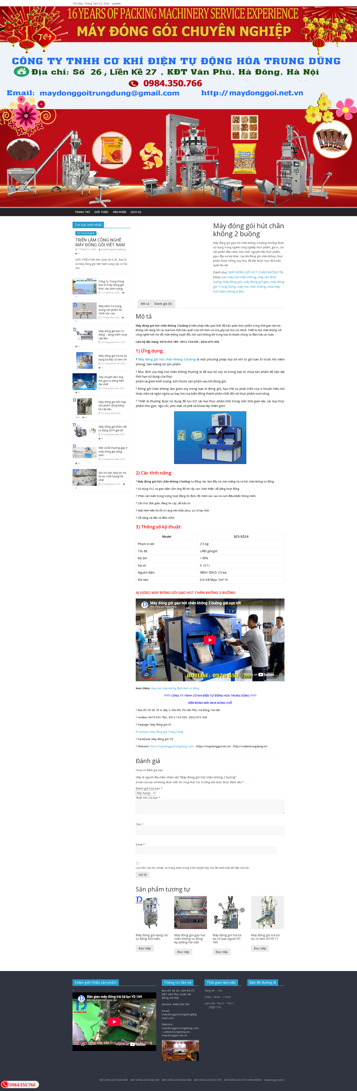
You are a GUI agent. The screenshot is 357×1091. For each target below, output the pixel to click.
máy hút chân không (251, 287)
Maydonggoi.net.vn (274, 1080)
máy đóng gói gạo (256, 282)
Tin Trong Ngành (86, 233)
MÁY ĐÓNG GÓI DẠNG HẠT (145, 1080)
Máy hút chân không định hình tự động (175, 688)
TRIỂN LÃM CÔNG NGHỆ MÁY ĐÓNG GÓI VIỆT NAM (100, 242)
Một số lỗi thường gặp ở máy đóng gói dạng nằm (113, 451)
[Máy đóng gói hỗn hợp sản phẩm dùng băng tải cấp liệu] (85, 400)
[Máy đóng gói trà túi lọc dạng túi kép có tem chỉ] (85, 354)
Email (140, 844)
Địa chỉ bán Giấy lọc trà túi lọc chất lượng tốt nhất (112, 476)
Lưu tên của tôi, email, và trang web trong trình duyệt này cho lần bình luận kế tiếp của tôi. (192, 867)
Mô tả (145, 304)
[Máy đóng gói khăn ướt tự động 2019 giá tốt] (85, 425)
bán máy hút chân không (238, 277)
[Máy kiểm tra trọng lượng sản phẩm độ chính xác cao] (85, 304)
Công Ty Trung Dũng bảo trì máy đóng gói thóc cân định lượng (111, 285)
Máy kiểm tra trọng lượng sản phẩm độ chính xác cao (110, 309)
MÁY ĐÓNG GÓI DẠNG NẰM (177, 1080)
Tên (139, 824)
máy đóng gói (232, 282)
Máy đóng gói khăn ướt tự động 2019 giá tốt (113, 428)
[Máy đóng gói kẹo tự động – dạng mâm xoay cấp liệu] (85, 329)
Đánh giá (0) (163, 304)
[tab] (145, 304)
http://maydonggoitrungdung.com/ (172, 746)
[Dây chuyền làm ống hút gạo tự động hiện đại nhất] (85, 375)
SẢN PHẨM (119, 212)
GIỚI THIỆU (101, 212)
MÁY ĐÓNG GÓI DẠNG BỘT (113, 1080)
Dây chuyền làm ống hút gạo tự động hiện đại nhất (111, 380)
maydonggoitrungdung (113, 249)
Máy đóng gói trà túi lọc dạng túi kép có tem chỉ (113, 357)
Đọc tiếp (145, 948)
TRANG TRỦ (82, 212)
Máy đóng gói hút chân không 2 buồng (167, 359)
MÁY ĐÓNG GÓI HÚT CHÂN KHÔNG (253, 272)
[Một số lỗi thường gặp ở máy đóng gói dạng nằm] (85, 446)
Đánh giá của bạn (149, 788)
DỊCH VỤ (136, 212)
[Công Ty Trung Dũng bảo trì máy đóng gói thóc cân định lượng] (85, 279)
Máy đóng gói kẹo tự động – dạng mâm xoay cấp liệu (113, 334)
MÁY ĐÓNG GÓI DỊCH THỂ (208, 1080)
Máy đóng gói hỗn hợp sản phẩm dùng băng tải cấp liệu (112, 405)
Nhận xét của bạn (148, 797)
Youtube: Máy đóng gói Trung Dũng (160, 732)
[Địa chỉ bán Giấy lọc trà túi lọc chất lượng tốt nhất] (85, 471)
